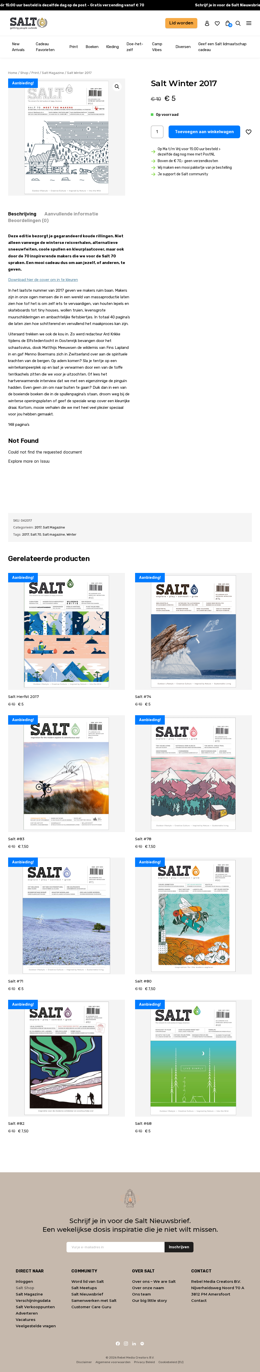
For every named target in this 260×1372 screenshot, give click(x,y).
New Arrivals (18, 47)
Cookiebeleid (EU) (171, 1362)
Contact (199, 1300)
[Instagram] (125, 1344)
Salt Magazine (53, 73)
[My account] (207, 23)
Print (73, 46)
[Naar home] (28, 23)
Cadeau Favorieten (45, 47)
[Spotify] (142, 1344)
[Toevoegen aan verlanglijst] (248, 132)
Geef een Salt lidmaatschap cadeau (222, 47)
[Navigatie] (249, 23)
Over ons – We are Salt (154, 1281)
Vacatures (25, 1319)
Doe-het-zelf (134, 47)
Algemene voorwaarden (113, 1362)
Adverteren (27, 1313)
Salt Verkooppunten (35, 1307)
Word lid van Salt (87, 1281)
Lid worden (181, 23)
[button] (117, 86)
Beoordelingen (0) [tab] (28, 220)
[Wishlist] (217, 23)
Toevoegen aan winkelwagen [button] (204, 131)
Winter (71, 534)
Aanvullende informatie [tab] (71, 214)
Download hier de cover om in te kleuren (43, 279)
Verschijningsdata (33, 1300)
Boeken (92, 46)
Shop (24, 73)
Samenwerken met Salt (94, 1300)
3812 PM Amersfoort (210, 1294)
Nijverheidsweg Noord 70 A (217, 1288)
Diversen (183, 46)
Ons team (141, 1294)
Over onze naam (148, 1288)
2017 (38, 527)
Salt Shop (25, 1288)
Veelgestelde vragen (36, 1326)
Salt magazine (54, 534)
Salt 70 (35, 534)
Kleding (112, 46)
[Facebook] (117, 1344)
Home (12, 73)
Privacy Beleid (144, 1362)
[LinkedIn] (134, 1344)
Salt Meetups (84, 1288)
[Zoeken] (238, 23)
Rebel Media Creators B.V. (216, 1281)
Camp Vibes (157, 47)
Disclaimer (84, 1362)
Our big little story (149, 1300)
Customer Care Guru (91, 1307)
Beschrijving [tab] (22, 214)
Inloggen (24, 1281)
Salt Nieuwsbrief (87, 1294)
